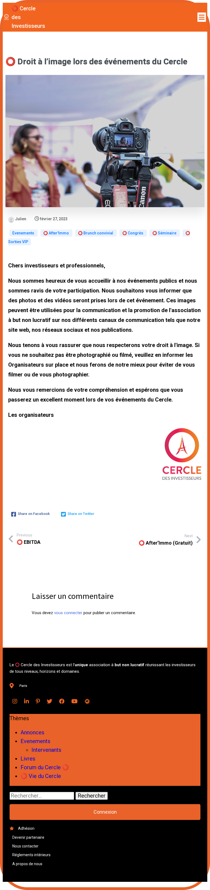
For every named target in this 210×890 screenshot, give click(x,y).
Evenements (23, 233)
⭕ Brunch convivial (96, 233)
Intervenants (46, 750)
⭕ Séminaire (164, 233)
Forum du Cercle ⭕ (45, 767)
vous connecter (68, 612)
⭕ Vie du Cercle (41, 776)
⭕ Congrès (133, 233)
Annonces (32, 732)
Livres (28, 758)
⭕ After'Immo (56, 233)
